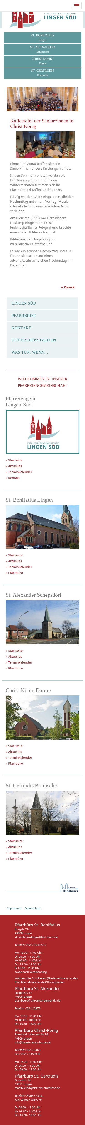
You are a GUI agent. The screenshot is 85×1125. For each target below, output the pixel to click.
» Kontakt (13, 478)
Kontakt (21, 327)
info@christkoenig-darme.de (33, 1042)
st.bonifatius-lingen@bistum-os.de (36, 937)
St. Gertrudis (42, 73)
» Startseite (14, 460)
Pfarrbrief (24, 315)
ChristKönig (42, 61)
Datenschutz (33, 908)
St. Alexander (42, 49)
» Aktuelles (14, 466)
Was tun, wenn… (30, 352)
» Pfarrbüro (14, 573)
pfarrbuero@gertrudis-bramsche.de (37, 1088)
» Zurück (68, 287)
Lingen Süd (24, 303)
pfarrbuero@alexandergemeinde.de (37, 1000)
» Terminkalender (19, 472)
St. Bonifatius (42, 38)
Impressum (14, 908)
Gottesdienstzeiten (34, 340)
